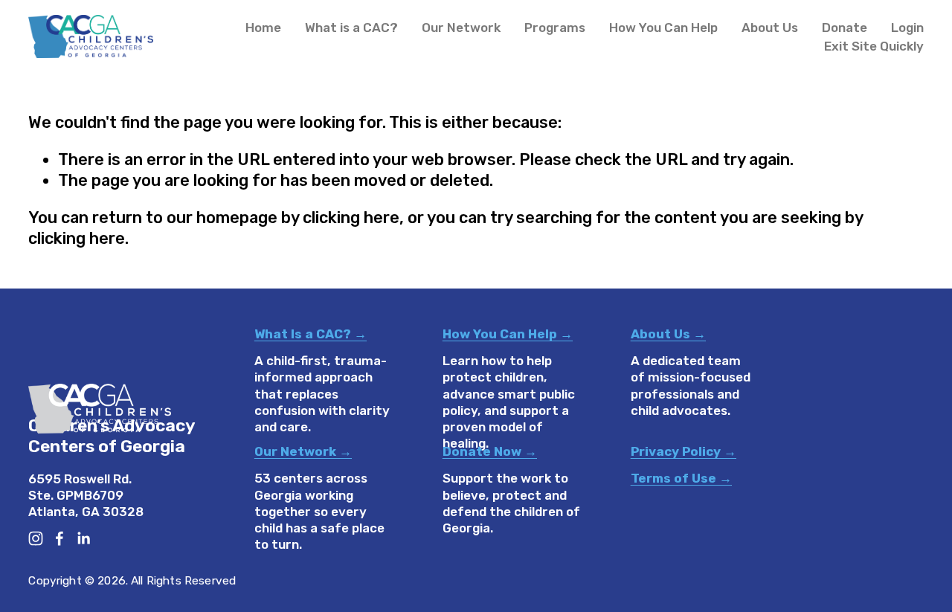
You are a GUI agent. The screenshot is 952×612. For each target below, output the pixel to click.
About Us (770, 27)
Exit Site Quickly (874, 46)
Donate (844, 27)
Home (263, 27)
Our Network (461, 27)
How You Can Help (663, 27)
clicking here (351, 217)
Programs (554, 27)
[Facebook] (59, 538)
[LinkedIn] (83, 538)
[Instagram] (35, 538)
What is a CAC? (351, 27)
